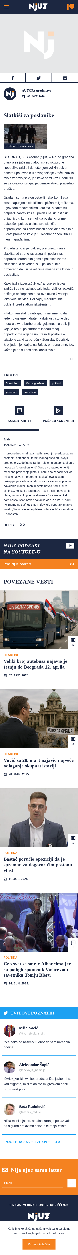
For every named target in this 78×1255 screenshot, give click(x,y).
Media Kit (30, 1205)
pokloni (56, 383)
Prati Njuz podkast (17, 564)
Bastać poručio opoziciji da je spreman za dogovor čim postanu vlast (38, 864)
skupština (30, 392)
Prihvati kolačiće (39, 1244)
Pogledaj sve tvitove (27, 1142)
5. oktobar (12, 383)
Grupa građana (35, 383)
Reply (9, 525)
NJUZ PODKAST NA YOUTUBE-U (22, 549)
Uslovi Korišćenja (54, 1205)
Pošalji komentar (58, 420)
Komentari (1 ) (19, 420)
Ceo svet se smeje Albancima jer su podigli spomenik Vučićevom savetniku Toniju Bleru (37, 969)
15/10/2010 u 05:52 (16, 445)
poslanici (11, 392)
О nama (15, 1205)
